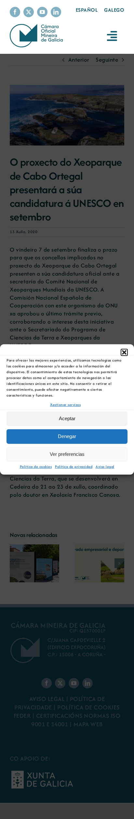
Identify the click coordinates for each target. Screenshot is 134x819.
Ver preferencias (67, 454)
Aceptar (67, 418)
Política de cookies (36, 466)
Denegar (67, 436)
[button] (124, 352)
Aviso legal (105, 466)
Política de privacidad (73, 466)
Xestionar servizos (65, 404)
